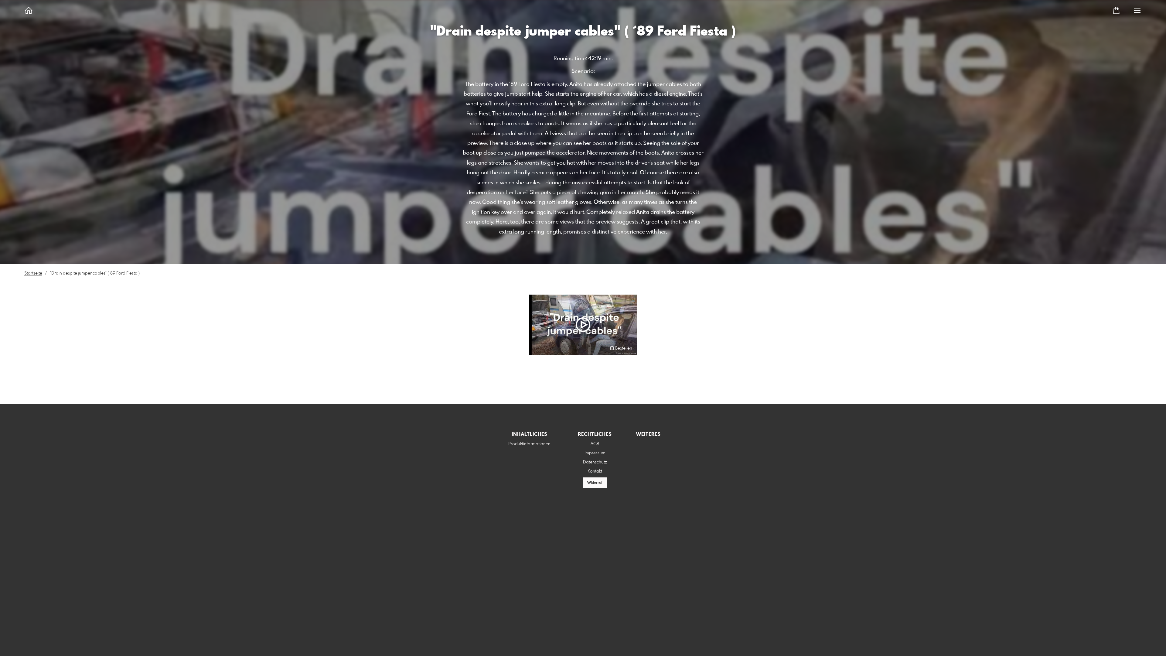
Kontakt (595, 471)
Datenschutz (595, 462)
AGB (595, 444)
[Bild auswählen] (537, 348)
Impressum (595, 453)
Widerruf (594, 483)
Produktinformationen (529, 444)
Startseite (33, 273)
